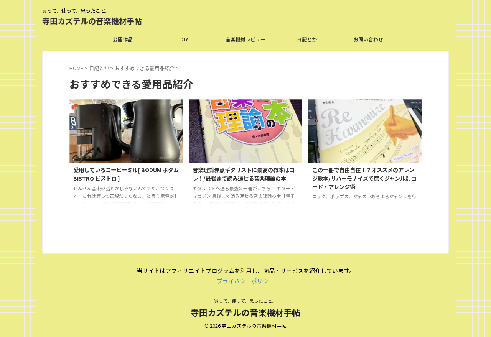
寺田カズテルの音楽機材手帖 (92, 20)
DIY (184, 39)
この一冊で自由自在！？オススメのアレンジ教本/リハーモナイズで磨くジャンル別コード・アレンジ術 (364, 178)
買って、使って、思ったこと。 (245, 301)
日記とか (307, 39)
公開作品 (123, 39)
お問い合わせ (368, 39)
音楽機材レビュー (245, 39)
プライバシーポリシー (245, 281)
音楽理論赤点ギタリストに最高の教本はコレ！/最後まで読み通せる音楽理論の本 (244, 174)
